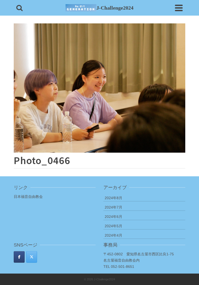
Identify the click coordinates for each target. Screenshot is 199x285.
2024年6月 (113, 217)
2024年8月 (113, 198)
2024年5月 (113, 226)
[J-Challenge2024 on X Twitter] (31, 257)
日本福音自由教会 (28, 197)
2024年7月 (113, 207)
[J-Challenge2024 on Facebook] (19, 257)
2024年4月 (113, 235)
